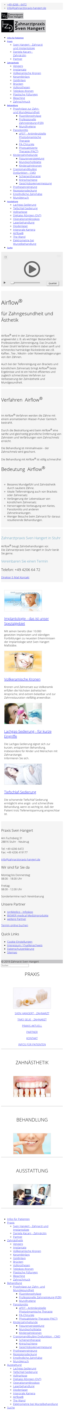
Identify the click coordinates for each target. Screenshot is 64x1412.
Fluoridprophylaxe (30, 116)
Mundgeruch (21, 197)
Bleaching (19, 98)
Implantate (19, 69)
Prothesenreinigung (25, 187)
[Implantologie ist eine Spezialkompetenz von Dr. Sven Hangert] (23, 610)
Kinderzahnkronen (30, 165)
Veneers (18, 66)
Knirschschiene (28, 180)
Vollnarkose (20, 212)
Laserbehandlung (23, 222)
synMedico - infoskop (20, 912)
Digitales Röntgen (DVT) (27, 215)
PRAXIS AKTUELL (32, 1026)
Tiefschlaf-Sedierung (25, 208)
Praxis (10, 41)
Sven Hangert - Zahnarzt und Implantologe (28, 46)
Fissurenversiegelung (31, 158)
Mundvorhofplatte (30, 162)
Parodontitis (20, 130)
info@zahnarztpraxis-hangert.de (26, 8)
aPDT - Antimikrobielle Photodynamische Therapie (32, 137)
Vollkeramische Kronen (27, 73)
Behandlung (12, 105)
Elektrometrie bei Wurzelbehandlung (24, 242)
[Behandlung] (32, 1143)
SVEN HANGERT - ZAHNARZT (32, 1013)
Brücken (18, 84)
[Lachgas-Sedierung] (23, 722)
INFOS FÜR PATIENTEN (32, 1044)
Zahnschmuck (21, 101)
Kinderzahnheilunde (25, 155)
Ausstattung (12, 201)
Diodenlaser (20, 226)
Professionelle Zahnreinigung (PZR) (31, 121)
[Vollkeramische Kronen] (23, 670)
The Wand (19, 236)
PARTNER (32, 1032)
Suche (10, 247)
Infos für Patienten (15, 37)
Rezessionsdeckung (25, 190)
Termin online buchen (14, 925)
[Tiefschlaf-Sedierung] (23, 783)
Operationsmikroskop (26, 219)
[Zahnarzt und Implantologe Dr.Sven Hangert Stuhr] (32, 998)
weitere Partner (16, 919)
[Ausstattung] (32, 1194)
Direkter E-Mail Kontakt (15, 577)
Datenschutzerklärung (20, 949)
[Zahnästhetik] (32, 1086)
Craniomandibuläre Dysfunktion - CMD (25, 170)
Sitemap (12, 952)
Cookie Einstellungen (19, 941)
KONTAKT (32, 1038)
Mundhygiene (27, 126)
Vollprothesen (21, 87)
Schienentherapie (30, 176)
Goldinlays (19, 80)
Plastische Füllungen (25, 94)
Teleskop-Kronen (23, 91)
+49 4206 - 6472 (17, 4)
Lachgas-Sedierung (24, 204)
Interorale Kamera (24, 229)
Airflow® (18, 233)
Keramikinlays (21, 76)
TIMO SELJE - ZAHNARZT (32, 1019)
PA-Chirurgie (26, 144)
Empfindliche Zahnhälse (27, 194)
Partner (17, 59)
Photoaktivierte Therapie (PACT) (28, 149)
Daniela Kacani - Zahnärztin (23, 53)
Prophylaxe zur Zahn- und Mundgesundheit (26, 110)
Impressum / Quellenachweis (24, 945)
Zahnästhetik (13, 62)
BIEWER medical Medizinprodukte (27, 915)
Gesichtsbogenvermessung (35, 183)
